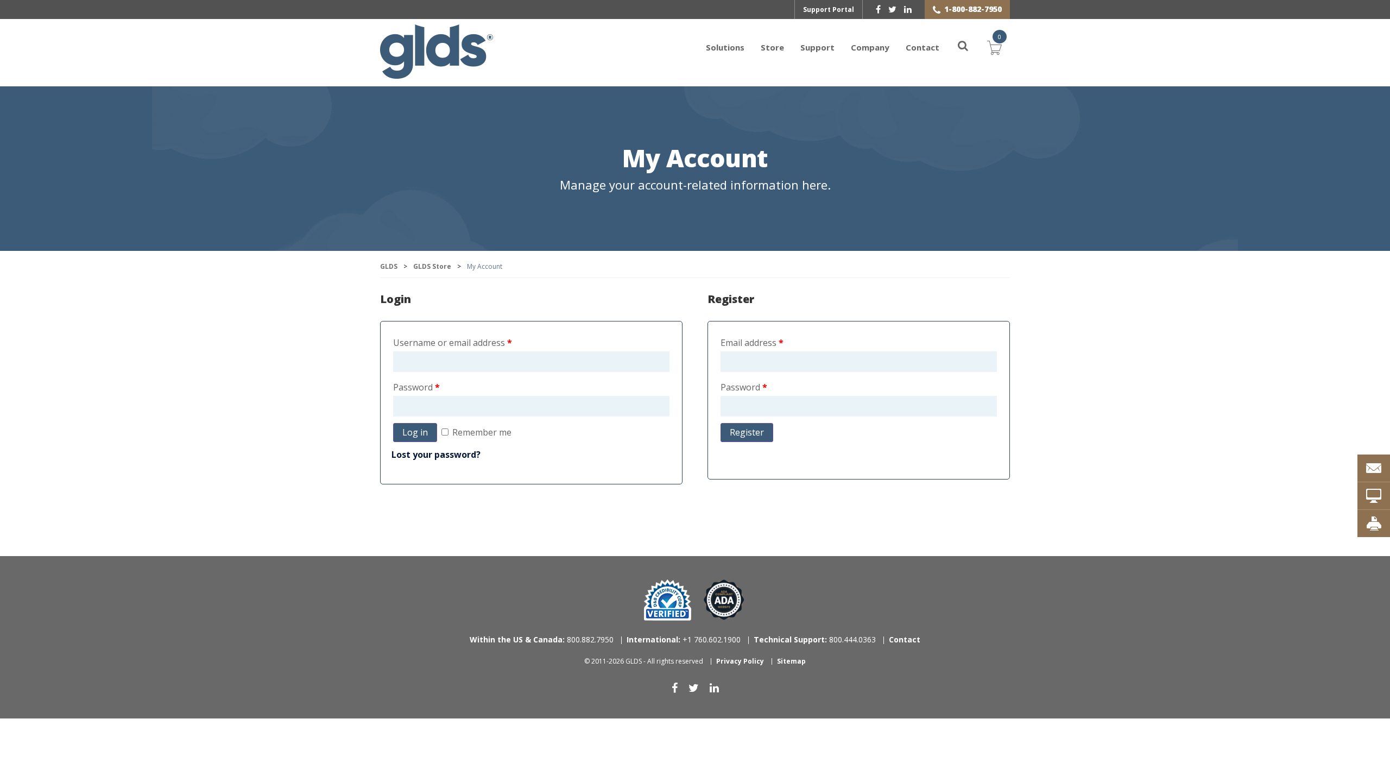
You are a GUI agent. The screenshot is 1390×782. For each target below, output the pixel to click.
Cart (994, 46)
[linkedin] (908, 9)
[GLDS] (436, 73)
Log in (415, 432)
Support (817, 47)
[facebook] (878, 9)
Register (747, 432)
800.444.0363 (815, 639)
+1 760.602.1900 (684, 639)
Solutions (725, 47)
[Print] (1373, 523)
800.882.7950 (542, 639)
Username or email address (452, 343)
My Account (695, 159)
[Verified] (667, 600)
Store (772, 47)
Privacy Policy (740, 661)
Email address (752, 343)
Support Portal (828, 9)
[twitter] (892, 9)
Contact (922, 47)
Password (416, 387)
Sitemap (791, 661)
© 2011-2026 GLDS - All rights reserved (643, 661)
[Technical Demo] (1373, 495)
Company (870, 47)
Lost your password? (436, 455)
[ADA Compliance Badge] (724, 599)
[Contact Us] (1373, 468)
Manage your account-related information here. (695, 185)
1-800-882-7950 (973, 9)
